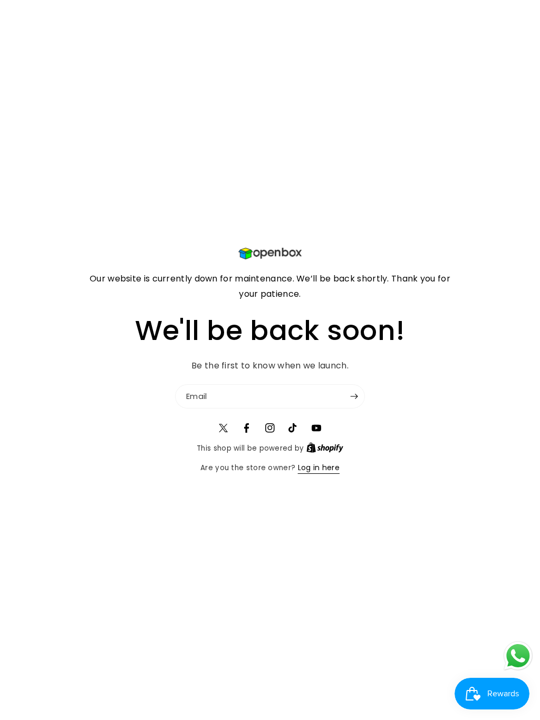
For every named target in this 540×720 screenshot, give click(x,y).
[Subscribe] (354, 396)
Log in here (319, 467)
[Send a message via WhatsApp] (518, 656)
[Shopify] (324, 448)
